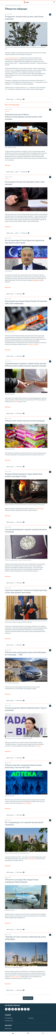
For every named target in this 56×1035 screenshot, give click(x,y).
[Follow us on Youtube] (6, 1009)
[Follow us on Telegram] (9, 1009)
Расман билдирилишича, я (12, 58)
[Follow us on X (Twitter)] (22, 1009)
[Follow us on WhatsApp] (19, 1009)
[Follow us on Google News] (25, 1009)
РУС (28, 1033)
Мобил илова (8, 1028)
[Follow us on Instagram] (15, 1009)
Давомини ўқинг (28, 998)
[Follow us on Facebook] (12, 1009)
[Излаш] (43, 1033)
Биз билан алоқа (9, 1020)
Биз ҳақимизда (8, 1018)
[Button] (10, 99)
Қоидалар (31, 1018)
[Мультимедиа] (13, 1033)
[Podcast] (28, 1009)
